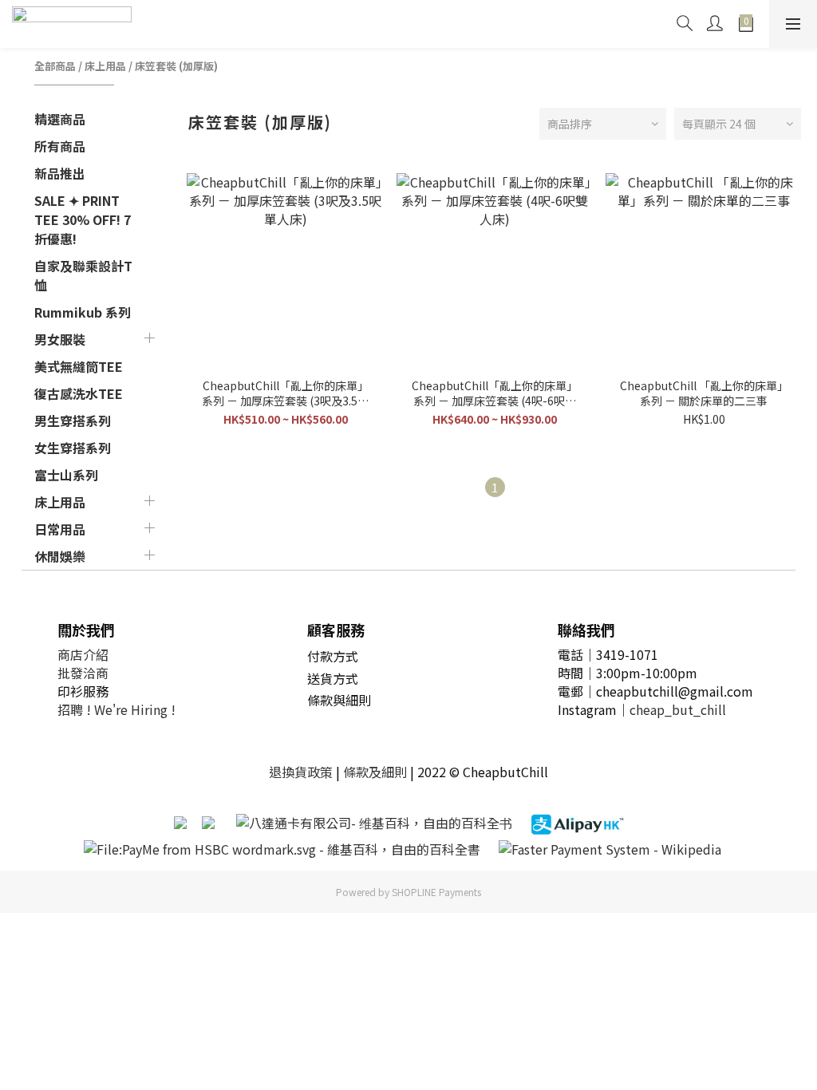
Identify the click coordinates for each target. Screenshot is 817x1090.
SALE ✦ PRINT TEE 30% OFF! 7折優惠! (82, 219)
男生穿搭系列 (72, 420)
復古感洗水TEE (78, 393)
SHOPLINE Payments (436, 891)
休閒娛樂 (59, 556)
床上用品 (105, 65)
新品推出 (59, 173)
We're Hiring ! (135, 709)
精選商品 (59, 118)
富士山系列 (66, 474)
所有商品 (59, 146)
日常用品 (59, 529)
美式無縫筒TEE (78, 366)
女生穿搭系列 (72, 447)
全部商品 (55, 65)
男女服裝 (59, 339)
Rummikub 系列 (82, 312)
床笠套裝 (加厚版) (176, 65)
